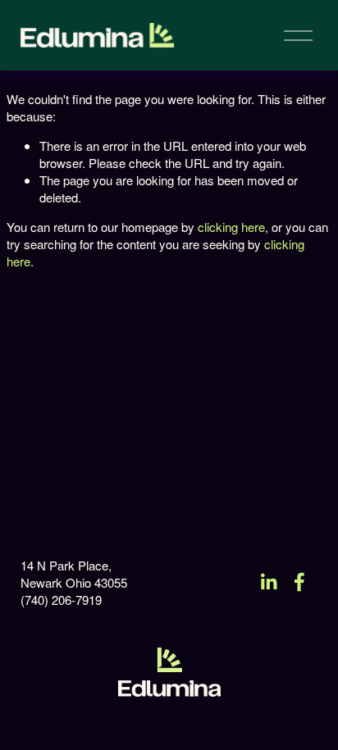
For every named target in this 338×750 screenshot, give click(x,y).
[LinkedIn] (268, 582)
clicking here (231, 226)
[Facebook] (299, 582)
